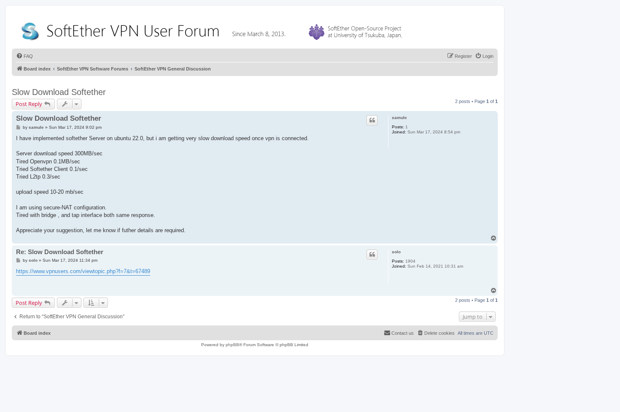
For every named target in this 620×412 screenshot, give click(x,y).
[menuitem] (24, 56)
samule (399, 117)
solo (396, 251)
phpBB (232, 344)
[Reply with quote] (372, 120)
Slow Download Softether (59, 92)
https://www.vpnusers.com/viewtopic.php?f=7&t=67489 (83, 271)
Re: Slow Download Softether (59, 251)
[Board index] (213, 29)
